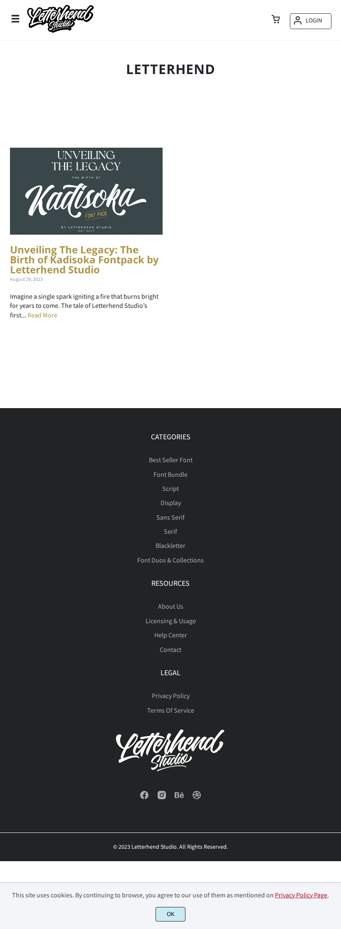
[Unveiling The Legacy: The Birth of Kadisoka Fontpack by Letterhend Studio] (86, 191)
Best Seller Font (171, 460)
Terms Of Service (170, 710)
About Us (170, 606)
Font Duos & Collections (170, 560)
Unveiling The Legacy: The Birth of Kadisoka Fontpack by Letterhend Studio (84, 259)
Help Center (170, 635)
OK (171, 914)
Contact (170, 649)
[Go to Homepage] (60, 33)
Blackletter (170, 545)
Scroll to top (333, 463)
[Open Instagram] (162, 797)
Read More (42, 315)
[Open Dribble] (197, 797)
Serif (170, 531)
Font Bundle (170, 474)
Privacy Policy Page (301, 895)
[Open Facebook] (144, 797)
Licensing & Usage (171, 621)
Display (171, 502)
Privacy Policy (171, 695)
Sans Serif (170, 517)
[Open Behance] (179, 797)
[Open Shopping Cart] (275, 20)
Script (170, 488)
